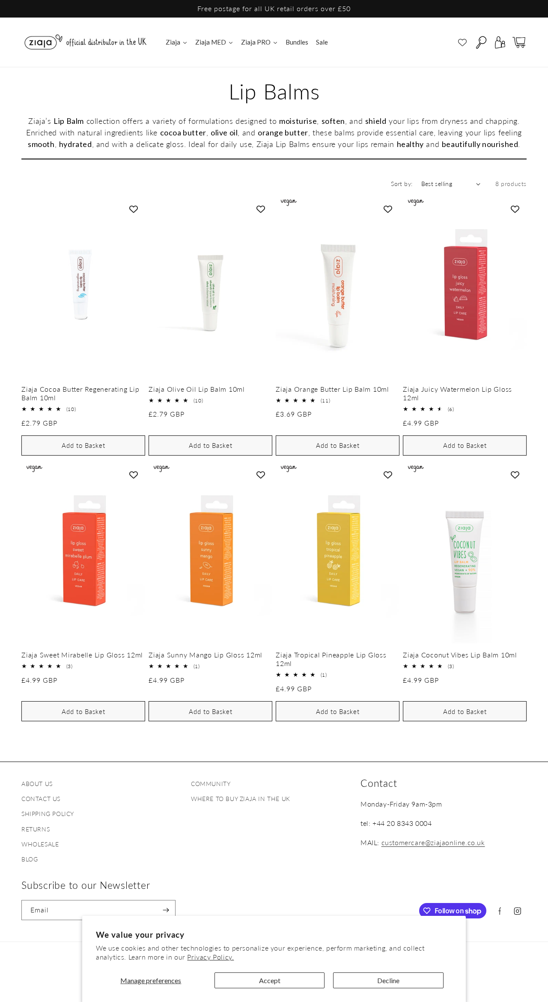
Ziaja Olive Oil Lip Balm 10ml (197, 389)
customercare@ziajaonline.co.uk (433, 842)
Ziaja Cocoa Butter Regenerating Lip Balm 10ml (80, 393)
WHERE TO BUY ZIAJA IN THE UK (240, 798)
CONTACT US (40, 798)
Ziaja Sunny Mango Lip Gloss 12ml (205, 655)
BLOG (29, 859)
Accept (269, 980)
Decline (388, 980)
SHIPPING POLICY (47, 813)
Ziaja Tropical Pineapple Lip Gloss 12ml (331, 659)
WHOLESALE (40, 844)
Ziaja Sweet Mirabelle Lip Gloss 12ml (82, 655)
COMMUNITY (210, 783)
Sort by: (401, 183)
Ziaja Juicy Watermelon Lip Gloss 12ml (457, 393)
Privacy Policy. (210, 957)
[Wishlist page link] (462, 42)
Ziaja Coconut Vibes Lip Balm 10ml (460, 655)
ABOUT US (37, 783)
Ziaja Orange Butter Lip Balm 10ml (332, 389)
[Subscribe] (165, 910)
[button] (481, 42)
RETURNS (35, 829)
